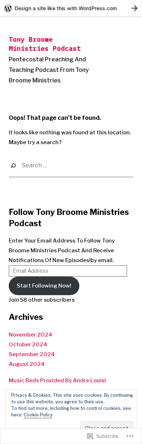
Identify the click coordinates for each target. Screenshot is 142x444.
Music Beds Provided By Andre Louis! (57, 380)
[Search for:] (71, 166)
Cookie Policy (38, 414)
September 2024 (32, 354)
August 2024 (27, 364)
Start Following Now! (44, 285)
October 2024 (28, 344)
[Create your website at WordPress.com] (71, 8)
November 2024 (30, 334)
